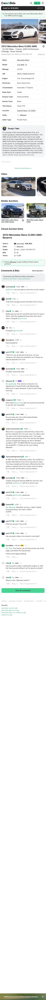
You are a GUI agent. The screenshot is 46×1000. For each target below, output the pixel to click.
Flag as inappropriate (27, 293)
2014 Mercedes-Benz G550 (35, 221)
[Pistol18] (3, 504)
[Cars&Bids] (3, 545)
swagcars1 (10, 400)
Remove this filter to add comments (16, 279)
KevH (7, 299)
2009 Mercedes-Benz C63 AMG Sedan (9, 221)
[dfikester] (18, 115)
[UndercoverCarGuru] (3, 428)
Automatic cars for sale (9, 608)
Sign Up (37, 3)
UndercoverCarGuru (13, 429)
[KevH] (3, 299)
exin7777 (9, 352)
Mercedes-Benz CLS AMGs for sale (13, 612)
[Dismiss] (43, 997)
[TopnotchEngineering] (3, 456)
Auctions (4, 601)
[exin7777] (3, 352)
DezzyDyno (10, 340)
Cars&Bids (9, 545)
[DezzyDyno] (3, 340)
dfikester (23, 115)
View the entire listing (22, 168)
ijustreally (20, 244)
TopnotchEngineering (14, 457)
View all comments (23, 590)
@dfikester (10, 290)
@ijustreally (22, 318)
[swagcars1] (3, 400)
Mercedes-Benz (23, 60)
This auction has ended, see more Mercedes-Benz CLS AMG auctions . (23, 15)
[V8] (3, 327)
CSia (7, 311)
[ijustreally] (15, 244)
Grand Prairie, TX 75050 (26, 111)
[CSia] (3, 311)
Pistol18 (9, 504)
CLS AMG (20, 65)
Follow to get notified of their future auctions (21, 263)
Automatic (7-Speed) (15, 601)
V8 (7, 328)
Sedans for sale (6, 615)
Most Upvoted (37, 271)
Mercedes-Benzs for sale (10, 610)
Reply (14, 293)
